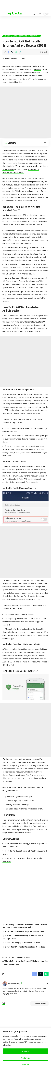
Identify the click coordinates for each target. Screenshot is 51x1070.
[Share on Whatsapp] (16, 52)
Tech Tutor (34, 36)
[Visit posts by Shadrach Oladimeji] (4, 983)
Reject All (25, 1065)
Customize (25, 1058)
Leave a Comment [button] (40, 1003)
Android (7, 36)
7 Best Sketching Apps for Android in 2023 (22, 943)
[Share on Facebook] (8, 52)
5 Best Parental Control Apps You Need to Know (24, 931)
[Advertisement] (25, 24)
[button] (4, 13)
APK (14, 957)
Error (37, 961)
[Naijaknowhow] (14, 13)
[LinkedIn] (48, 983)
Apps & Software (20, 36)
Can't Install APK (27, 961)
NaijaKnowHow (36, 181)
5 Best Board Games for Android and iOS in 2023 (25, 947)
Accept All (26, 1051)
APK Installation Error (11, 961)
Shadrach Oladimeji (10, 58)
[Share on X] (12, 52)
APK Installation (23, 957)
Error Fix (43, 961)
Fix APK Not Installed (10, 964)
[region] (25, 1048)
